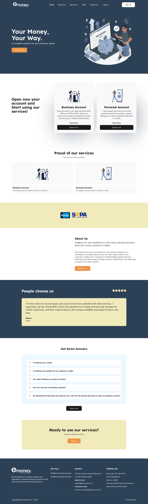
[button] (74, 5)
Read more (19, 50)
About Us (61, 5)
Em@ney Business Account (61, 477)
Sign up (128, 5)
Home (51, 5)
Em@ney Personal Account (61, 473)
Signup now (73, 127)
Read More (74, 123)
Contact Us (94, 5)
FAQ (84, 5)
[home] (21, 4)
